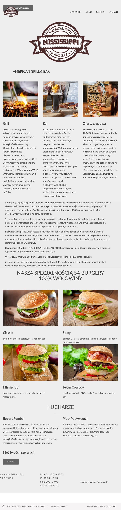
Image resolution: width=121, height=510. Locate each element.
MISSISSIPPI (75, 12)
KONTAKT (113, 12)
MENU (88, 12)
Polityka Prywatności (59, 506)
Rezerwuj (10, 461)
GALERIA (100, 12)
